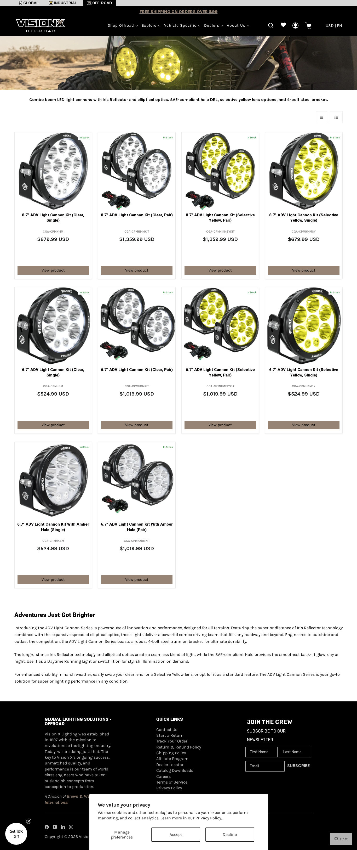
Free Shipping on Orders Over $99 (179, 11)
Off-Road (102, 2)
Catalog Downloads (174, 770)
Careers (163, 776)
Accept (176, 834)
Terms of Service (171, 782)
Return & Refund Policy (178, 747)
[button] (16, 834)
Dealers (212, 25)
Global (30, 2)
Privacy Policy (169, 787)
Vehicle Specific (181, 25)
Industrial (65, 2)
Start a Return (169, 735)
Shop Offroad (121, 25)
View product (53, 270)
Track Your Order (171, 741)
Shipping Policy (171, 752)
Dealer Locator (169, 764)
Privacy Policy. (208, 817)
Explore (150, 25)
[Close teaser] (28, 821)
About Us (237, 25)
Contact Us (166, 729)
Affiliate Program (172, 758)
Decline (230, 834)
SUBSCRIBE (298, 766)
